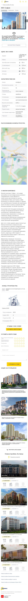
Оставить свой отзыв (14, 329)
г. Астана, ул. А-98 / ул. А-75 (22, 56)
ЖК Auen (4, 503)
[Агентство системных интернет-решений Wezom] (6, 596)
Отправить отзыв (14, 364)
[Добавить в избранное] (25, 462)
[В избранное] (26, 15)
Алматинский (23, 59)
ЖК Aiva (4, 475)
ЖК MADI (4, 531)
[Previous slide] (1, 20)
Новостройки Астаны (8, 4)
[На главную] (6, 2)
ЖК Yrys (4, 559)
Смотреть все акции (15, 449)
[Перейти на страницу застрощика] (14, 300)
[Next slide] (26, 20)
